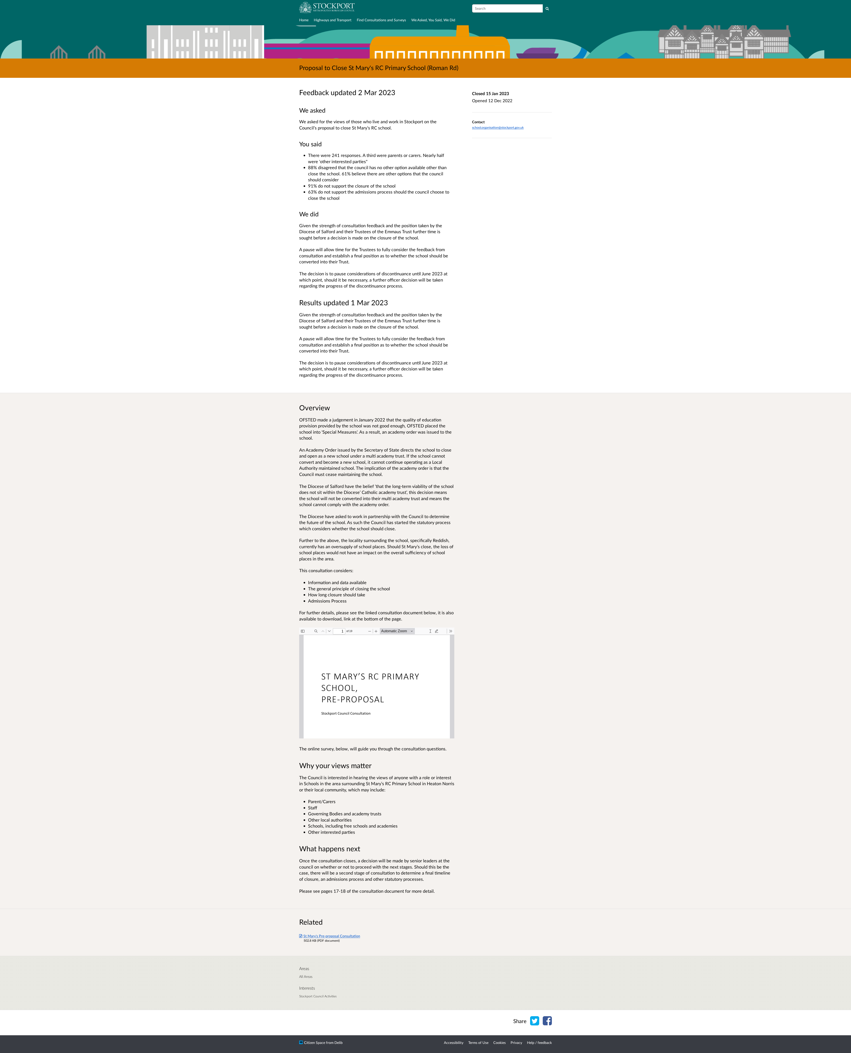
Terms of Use (478, 1042)
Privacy (516, 1042)
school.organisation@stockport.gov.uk (498, 127)
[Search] (547, 8)
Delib (338, 1042)
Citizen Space (314, 1042)
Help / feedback (539, 1042)
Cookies (499, 1042)
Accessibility (453, 1042)
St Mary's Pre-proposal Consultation (331, 936)
